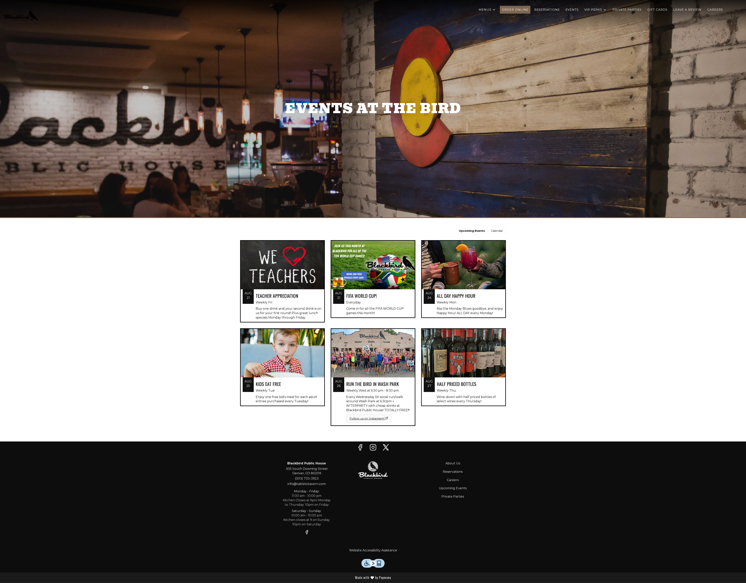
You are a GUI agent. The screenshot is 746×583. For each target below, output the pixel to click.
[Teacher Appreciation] (282, 284)
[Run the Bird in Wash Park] (373, 370)
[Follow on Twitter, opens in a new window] (385, 448)
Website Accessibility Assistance (373, 550)
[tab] (472, 231)
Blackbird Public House (373, 470)
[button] (487, 10)
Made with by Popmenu (333, 577)
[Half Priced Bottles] (463, 370)
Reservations (547, 9)
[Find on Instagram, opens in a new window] (373, 448)
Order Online (515, 9)
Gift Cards (657, 9)
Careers (715, 9)
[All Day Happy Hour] (463, 282)
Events (572, 9)
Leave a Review (687, 9)
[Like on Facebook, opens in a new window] (360, 448)
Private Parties (627, 9)
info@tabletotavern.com (307, 484)
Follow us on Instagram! (366, 418)
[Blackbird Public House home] (20, 15)
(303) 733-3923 (307, 478)
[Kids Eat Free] (282, 370)
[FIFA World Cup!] (373, 282)
